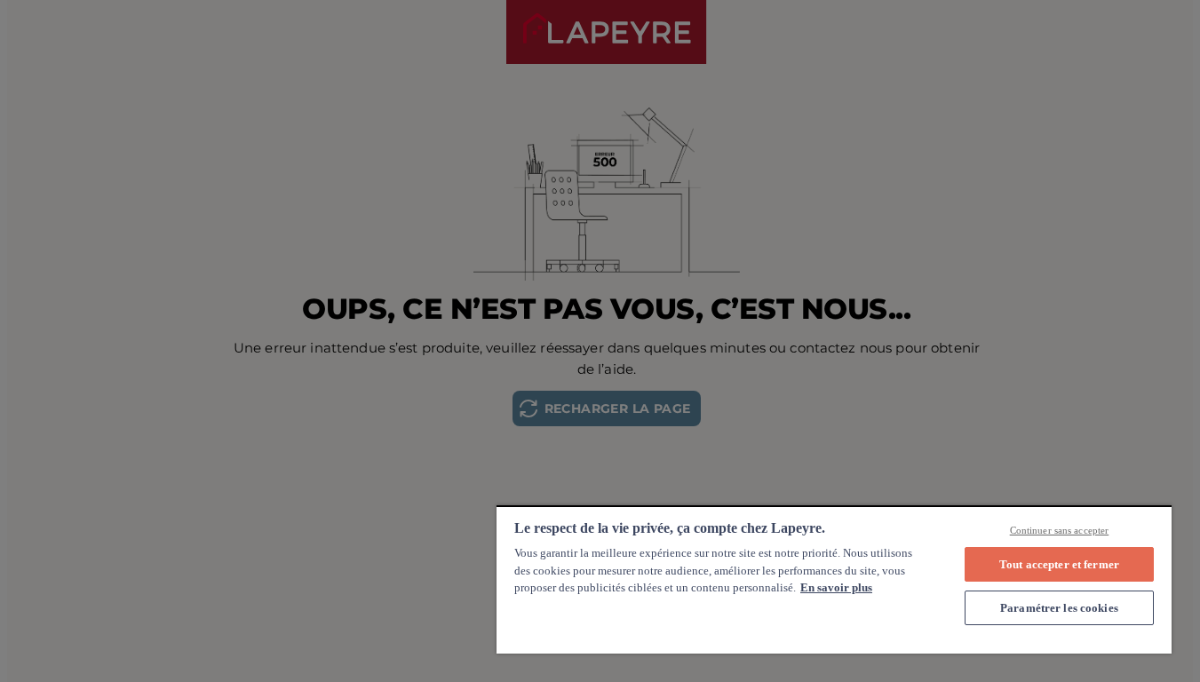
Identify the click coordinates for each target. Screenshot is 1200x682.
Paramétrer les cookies (1059, 608)
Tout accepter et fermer (1059, 564)
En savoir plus (836, 587)
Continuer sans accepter (1059, 530)
